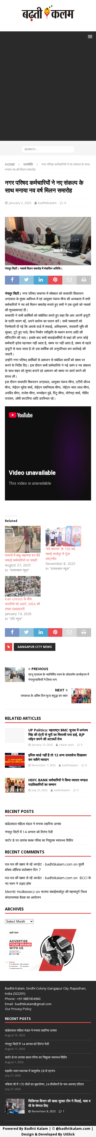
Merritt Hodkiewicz (20, 891)
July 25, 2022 (40, 790)
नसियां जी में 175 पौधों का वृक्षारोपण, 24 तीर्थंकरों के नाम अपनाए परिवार (44, 1084)
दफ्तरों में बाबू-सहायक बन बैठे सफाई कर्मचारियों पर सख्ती (22, 557)
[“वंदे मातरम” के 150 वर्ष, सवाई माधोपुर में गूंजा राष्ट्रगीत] (63, 536)
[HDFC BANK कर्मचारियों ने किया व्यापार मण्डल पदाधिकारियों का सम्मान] (15, 785)
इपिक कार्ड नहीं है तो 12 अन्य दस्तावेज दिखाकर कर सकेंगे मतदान (57, 757)
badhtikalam (47, 203)
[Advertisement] (48, 92)
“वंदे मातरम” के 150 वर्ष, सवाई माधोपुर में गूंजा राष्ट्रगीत (61, 553)
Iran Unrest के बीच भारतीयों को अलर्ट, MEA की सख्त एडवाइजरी (22, 604)
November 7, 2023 (44, 765)
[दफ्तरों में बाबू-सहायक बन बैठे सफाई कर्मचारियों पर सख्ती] (23, 539)
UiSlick (69, 1134)
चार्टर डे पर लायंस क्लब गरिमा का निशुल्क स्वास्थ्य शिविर (39, 840)
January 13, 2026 (42, 744)
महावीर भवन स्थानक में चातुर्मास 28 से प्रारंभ (30, 1071)
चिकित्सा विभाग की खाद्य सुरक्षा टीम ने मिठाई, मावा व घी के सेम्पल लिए (59, 1103)
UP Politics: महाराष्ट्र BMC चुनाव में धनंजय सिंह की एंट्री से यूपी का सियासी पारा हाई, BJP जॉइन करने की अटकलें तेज (58, 734)
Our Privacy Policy (18, 1009)
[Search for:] (48, 148)
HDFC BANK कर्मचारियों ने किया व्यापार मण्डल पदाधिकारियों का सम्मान (58, 782)
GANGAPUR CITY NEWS (34, 647)
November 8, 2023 (44, 1111)
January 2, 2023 (20, 203)
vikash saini (66, 744)
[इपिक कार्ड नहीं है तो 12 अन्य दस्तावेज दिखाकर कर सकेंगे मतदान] (15, 760)
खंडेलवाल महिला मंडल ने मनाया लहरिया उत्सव (33, 823)
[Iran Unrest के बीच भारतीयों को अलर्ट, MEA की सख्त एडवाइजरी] (23, 586)
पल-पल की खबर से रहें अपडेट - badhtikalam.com (38, 864)
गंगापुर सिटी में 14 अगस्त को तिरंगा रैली (29, 831)
